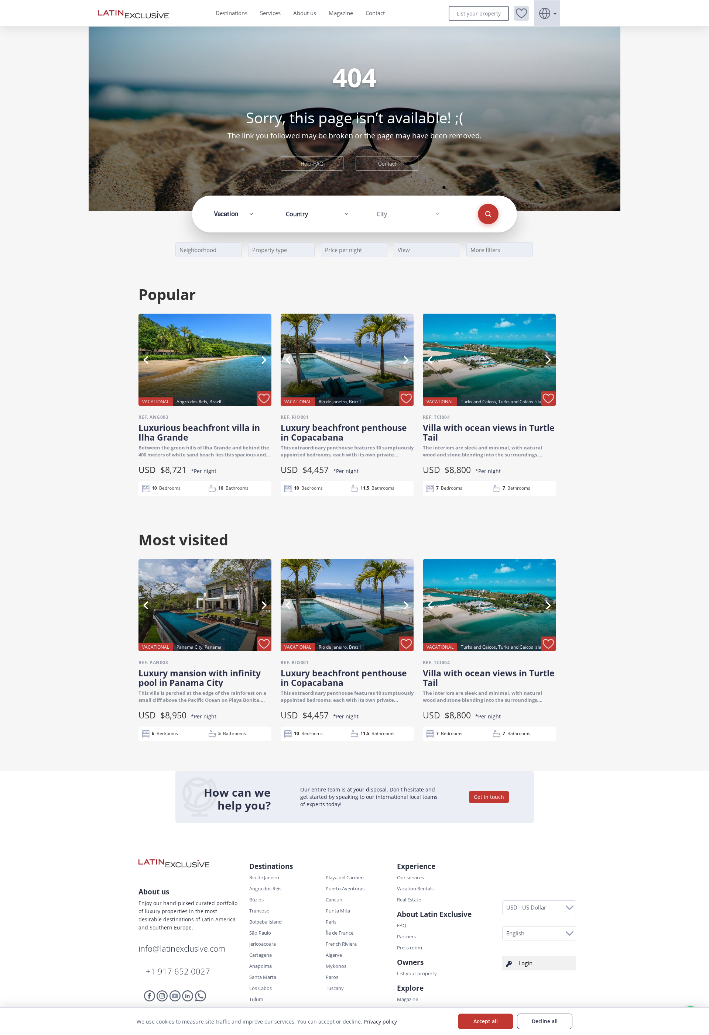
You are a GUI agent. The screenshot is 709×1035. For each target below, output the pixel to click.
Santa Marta (262, 977)
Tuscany (335, 988)
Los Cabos (260, 988)
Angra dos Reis (265, 888)
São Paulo (260, 932)
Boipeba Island (265, 921)
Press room (409, 947)
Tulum (256, 999)
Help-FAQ (312, 163)
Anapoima (260, 966)
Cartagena (260, 955)
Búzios (256, 899)
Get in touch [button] (489, 796)
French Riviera (341, 944)
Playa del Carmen (345, 877)
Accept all (485, 1021)
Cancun (334, 899)
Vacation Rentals (415, 888)
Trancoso (259, 910)
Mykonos (336, 966)
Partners (406, 936)
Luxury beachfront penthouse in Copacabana (344, 432)
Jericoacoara (262, 944)
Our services (410, 877)
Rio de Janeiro (264, 877)
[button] (521, 13)
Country (297, 214)
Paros (332, 977)
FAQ (401, 925)
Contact (375, 13)
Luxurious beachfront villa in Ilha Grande (199, 432)
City (382, 214)
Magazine (341, 13)
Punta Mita (338, 910)
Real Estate (409, 899)
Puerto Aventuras (345, 888)
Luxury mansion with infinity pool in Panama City (199, 678)
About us (304, 13)
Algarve (334, 955)
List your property (479, 13)
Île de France (339, 932)
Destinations (231, 13)
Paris (331, 921)
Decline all (545, 1021)
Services (270, 13)
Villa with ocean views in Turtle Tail (489, 432)
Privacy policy (380, 1021)
